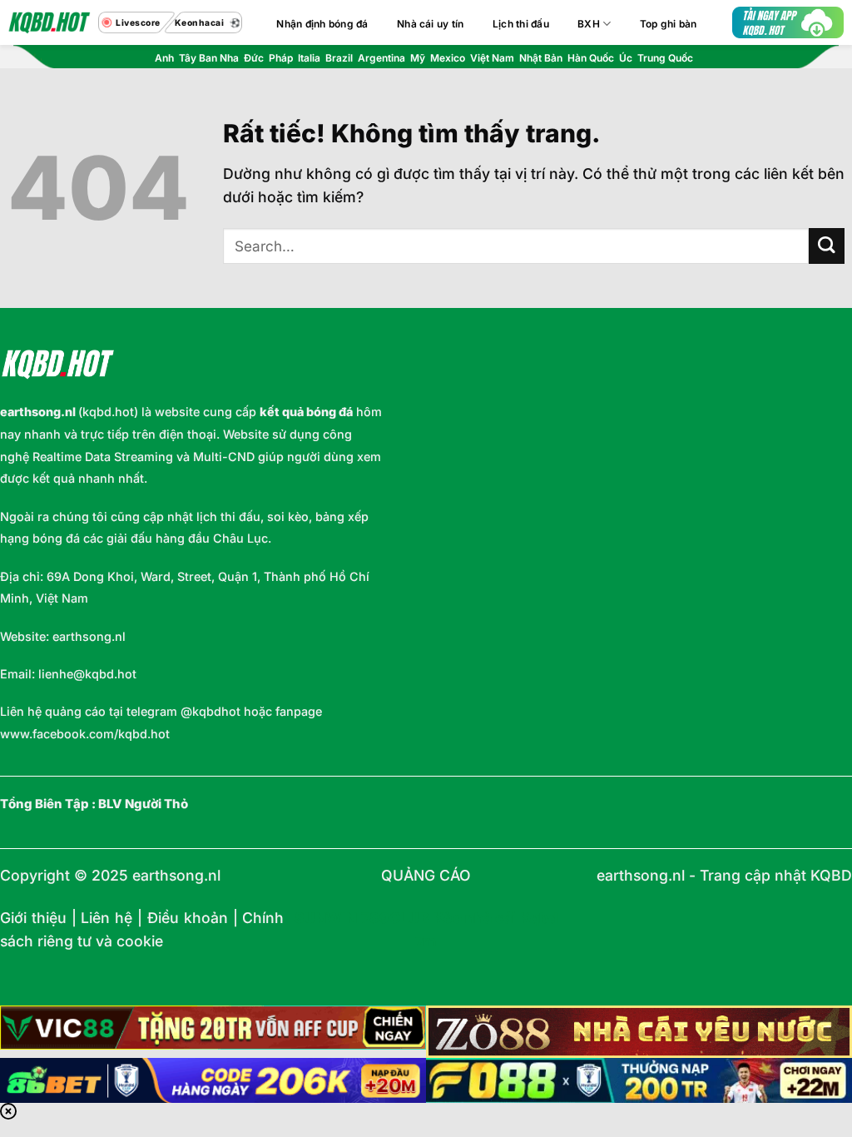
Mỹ (417, 58)
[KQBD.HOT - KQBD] (49, 22)
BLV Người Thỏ (143, 804)
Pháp (281, 58)
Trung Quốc (665, 58)
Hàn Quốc (590, 58)
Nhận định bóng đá (322, 23)
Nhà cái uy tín (430, 23)
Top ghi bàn (668, 23)
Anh (164, 58)
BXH (588, 23)
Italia (309, 58)
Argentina (381, 58)
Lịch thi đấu (521, 23)
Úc (625, 58)
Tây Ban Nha (209, 58)
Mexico (447, 58)
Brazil (339, 58)
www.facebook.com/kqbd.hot (85, 734)
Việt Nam (492, 58)
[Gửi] (827, 246)
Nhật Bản (540, 58)
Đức (254, 58)
